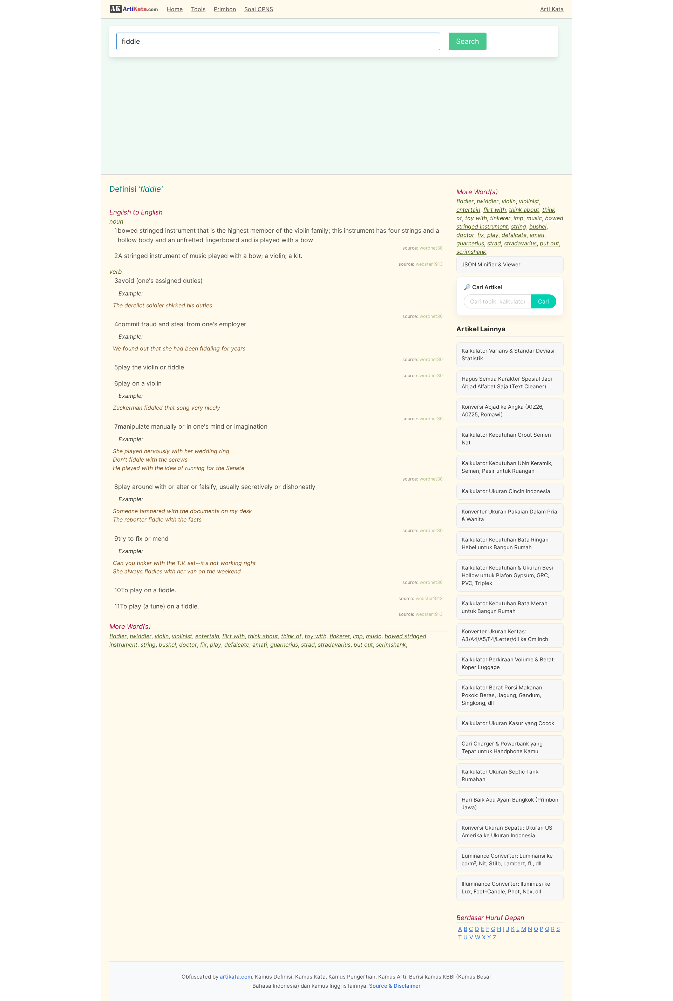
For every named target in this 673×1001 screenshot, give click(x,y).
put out (363, 644)
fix (203, 644)
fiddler (118, 636)
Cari (543, 301)
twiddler (140, 636)
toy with (315, 636)
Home (175, 9)
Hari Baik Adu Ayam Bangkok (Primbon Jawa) (510, 803)
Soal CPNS (258, 9)
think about (263, 636)
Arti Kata (552, 9)
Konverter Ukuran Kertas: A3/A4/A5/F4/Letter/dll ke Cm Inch (505, 635)
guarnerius (284, 644)
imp (358, 636)
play (215, 644)
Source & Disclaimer (395, 985)
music (373, 636)
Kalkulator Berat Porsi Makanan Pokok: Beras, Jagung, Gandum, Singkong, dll (502, 695)
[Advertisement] (333, 115)
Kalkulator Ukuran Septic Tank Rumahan (500, 775)
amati (259, 644)
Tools (198, 9)
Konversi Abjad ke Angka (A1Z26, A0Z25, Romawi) (502, 410)
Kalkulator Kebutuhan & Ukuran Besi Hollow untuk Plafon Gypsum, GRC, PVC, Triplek (507, 575)
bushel (167, 644)
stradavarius (334, 644)
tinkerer (339, 636)
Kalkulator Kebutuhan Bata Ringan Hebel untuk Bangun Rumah (505, 543)
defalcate (236, 644)
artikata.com (236, 976)
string (148, 644)
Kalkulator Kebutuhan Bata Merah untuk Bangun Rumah (505, 607)
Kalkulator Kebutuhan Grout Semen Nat (506, 438)
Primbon (225, 9)
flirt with (233, 636)
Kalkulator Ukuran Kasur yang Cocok (508, 723)
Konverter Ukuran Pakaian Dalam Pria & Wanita (509, 515)
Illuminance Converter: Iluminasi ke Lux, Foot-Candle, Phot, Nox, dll (506, 887)
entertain (207, 636)
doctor (188, 644)
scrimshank (391, 644)
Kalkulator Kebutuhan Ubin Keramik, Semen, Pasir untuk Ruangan (507, 467)
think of (291, 636)
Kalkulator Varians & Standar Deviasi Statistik (508, 354)
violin (162, 636)
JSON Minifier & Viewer (491, 264)
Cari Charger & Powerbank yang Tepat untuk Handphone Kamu (502, 747)
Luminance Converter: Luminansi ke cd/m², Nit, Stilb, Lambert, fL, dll (507, 859)
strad (308, 644)
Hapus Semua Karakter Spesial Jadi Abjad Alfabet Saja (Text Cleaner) (507, 382)
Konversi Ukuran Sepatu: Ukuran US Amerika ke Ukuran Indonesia (507, 831)
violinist (182, 636)
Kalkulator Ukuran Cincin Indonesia (506, 491)
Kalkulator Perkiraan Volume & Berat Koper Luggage (508, 663)
